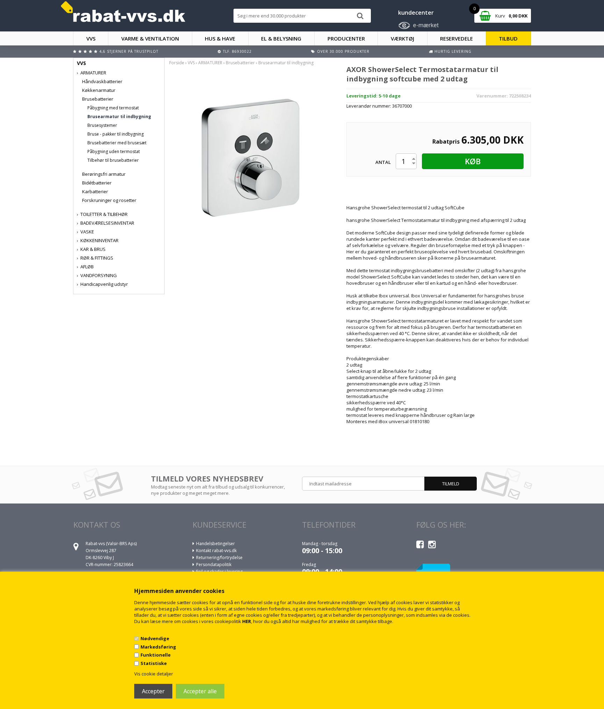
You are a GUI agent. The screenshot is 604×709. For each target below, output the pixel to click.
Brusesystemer (102, 125)
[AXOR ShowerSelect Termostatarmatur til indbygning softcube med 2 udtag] (252, 158)
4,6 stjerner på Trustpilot (128, 51)
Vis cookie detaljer (153, 674)
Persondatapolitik (213, 564)
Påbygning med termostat (113, 108)
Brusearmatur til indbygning (119, 117)
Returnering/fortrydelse (219, 557)
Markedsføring (158, 647)
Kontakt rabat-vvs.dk (216, 551)
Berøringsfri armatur (103, 174)
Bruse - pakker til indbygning (115, 134)
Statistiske (154, 663)
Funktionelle (156, 655)
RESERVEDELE (456, 38)
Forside (176, 63)
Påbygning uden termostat (113, 151)
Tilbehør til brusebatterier (113, 160)
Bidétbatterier (97, 183)
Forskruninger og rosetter (109, 200)
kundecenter (416, 12)
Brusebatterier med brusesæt (116, 143)
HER (246, 621)
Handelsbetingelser (215, 544)
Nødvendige (155, 638)
